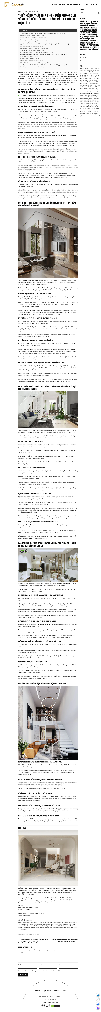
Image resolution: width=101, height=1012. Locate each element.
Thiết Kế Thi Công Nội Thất (74, 4)
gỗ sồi (90, 76)
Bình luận (21, 952)
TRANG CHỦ (54, 4)
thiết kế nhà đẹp (86, 108)
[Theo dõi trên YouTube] (49, 1006)
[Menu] (96, 4)
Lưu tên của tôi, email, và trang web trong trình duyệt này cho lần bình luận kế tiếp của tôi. (43, 971)
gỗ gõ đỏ (90, 73)
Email (40, 964)
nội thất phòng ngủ (88, 103)
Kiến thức (85, 4)
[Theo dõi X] (47, 1006)
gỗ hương (95, 73)
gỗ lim (88, 75)
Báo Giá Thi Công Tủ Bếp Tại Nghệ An (89, 68)
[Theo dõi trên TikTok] (45, 1006)
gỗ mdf (86, 76)
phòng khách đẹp (92, 105)
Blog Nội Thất (22, 934)
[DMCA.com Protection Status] (55, 1006)
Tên (19, 964)
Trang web (62, 964)
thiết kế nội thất (95, 108)
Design (82, 60)
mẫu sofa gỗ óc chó (87, 93)
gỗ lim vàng (94, 75)
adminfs (35, 11)
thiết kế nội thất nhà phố (32, 934)
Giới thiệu (62, 4)
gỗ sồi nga (95, 76)
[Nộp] (99, 13)
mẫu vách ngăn (91, 100)
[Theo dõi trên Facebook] (42, 1006)
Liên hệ (92, 4)
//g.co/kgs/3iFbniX (26, 909)
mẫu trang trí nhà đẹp (90, 95)
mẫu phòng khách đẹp (88, 88)
